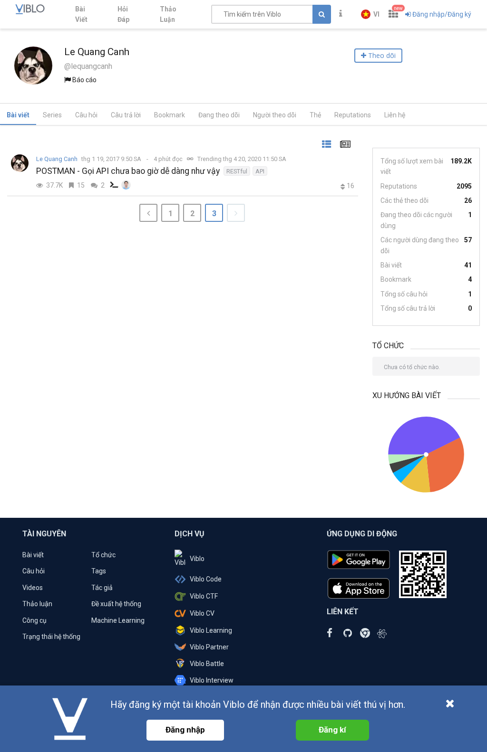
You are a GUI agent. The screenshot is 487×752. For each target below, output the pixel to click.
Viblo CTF (204, 596)
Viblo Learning (211, 630)
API (259, 171)
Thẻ (315, 115)
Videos (32, 587)
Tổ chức (103, 555)
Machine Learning (118, 620)
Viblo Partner (209, 647)
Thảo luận (37, 604)
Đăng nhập (185, 729)
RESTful (236, 171)
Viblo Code (206, 579)
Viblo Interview (212, 680)
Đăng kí (332, 729)
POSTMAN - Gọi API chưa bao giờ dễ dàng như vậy (128, 171)
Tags (98, 571)
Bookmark (169, 115)
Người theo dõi (274, 115)
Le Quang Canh (57, 158)
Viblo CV (202, 613)
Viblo (197, 558)
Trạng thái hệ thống (51, 636)
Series (52, 115)
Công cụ (34, 620)
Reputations (352, 115)
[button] (370, 14)
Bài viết (18, 115)
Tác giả (102, 587)
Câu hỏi (86, 115)
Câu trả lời (126, 115)
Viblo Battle (207, 663)
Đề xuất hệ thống (116, 604)
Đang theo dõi (219, 115)
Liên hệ (394, 115)
